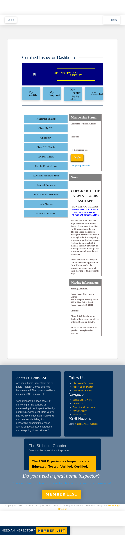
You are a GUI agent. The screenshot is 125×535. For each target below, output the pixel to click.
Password (75, 137)
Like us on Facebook (83, 383)
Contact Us (78, 403)
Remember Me (81, 150)
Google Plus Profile (82, 390)
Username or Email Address (83, 124)
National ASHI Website (86, 423)
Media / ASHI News (82, 399)
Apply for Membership (84, 407)
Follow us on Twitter (83, 386)
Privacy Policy (80, 410)
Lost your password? (80, 165)
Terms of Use (79, 414)
